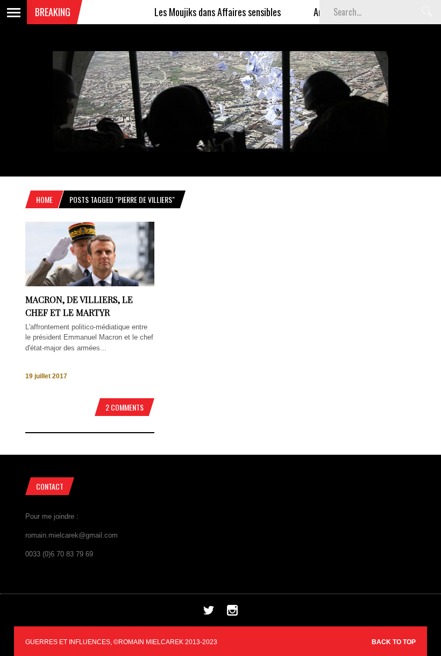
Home (44, 199)
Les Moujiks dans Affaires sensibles (207, 12)
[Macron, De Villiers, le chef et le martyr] (89, 284)
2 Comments (124, 407)
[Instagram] (232, 613)
